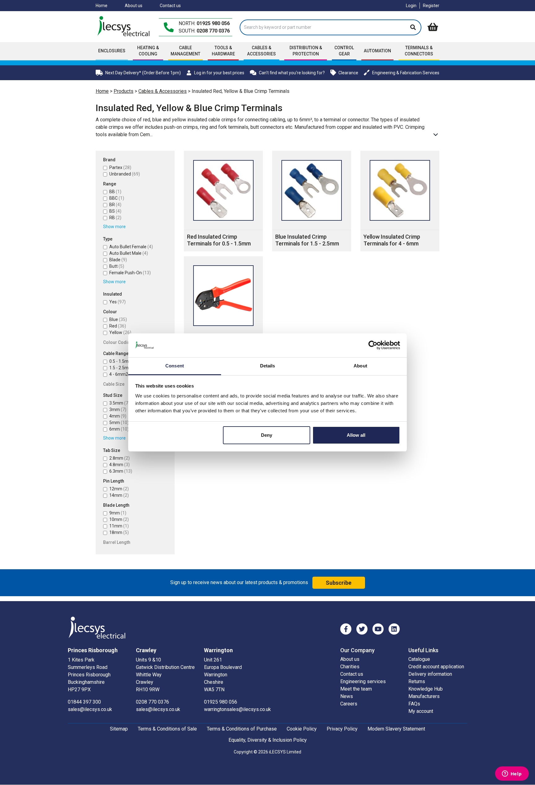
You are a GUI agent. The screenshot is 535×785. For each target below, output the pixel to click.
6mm (119, 429)
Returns (416, 681)
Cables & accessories (261, 50)
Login (411, 5)
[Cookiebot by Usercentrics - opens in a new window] (373, 345)
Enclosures (111, 50)
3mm (117, 409)
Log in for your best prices (219, 72)
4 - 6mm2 (123, 374)
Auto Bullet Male (128, 253)
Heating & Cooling (148, 50)
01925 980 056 (213, 23)
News (346, 696)
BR (115, 204)
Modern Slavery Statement (396, 729)
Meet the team (356, 689)
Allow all (356, 435)
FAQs (414, 704)
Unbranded (124, 173)
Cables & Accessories (162, 91)
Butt (116, 266)
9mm (117, 512)
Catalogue (419, 659)
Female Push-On (130, 272)
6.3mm (120, 471)
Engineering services (363, 681)
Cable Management (185, 50)
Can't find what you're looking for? (292, 72)
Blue (118, 319)
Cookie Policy (302, 729)
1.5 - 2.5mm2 (126, 367)
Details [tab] (267, 365)
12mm (119, 488)
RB (115, 217)
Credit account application (436, 667)
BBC (116, 198)
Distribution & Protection (305, 50)
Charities (349, 667)
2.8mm (119, 458)
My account (420, 711)
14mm (119, 495)
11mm (119, 525)
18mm (119, 532)
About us (133, 5)
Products (123, 91)
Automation (377, 50)
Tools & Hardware (223, 50)
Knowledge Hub (425, 689)
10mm (119, 519)
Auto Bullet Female (131, 246)
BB (115, 191)
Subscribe (338, 582)
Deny (266, 435)
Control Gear (344, 50)
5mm (119, 422)
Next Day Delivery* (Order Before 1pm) (143, 72)
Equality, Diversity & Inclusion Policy (267, 740)
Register (431, 5)
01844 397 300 (84, 702)
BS (115, 211)
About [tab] (360, 365)
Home (101, 5)
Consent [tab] (174, 365)
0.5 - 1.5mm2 (126, 361)
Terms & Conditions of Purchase (242, 729)
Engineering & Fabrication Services (405, 72)
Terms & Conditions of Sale (167, 729)
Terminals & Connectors (419, 50)
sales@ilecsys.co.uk (90, 709)
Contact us (170, 5)
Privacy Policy (342, 729)
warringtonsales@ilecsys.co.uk (237, 709)
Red (117, 325)
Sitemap (119, 729)
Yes (117, 301)
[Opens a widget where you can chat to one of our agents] (512, 774)
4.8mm (119, 464)
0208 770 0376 (213, 31)
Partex (120, 167)
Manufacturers (424, 696)
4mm (117, 416)
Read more (435, 134)
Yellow (120, 332)
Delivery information (430, 674)
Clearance (348, 72)
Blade (118, 259)
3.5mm (119, 403)
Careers (348, 704)
